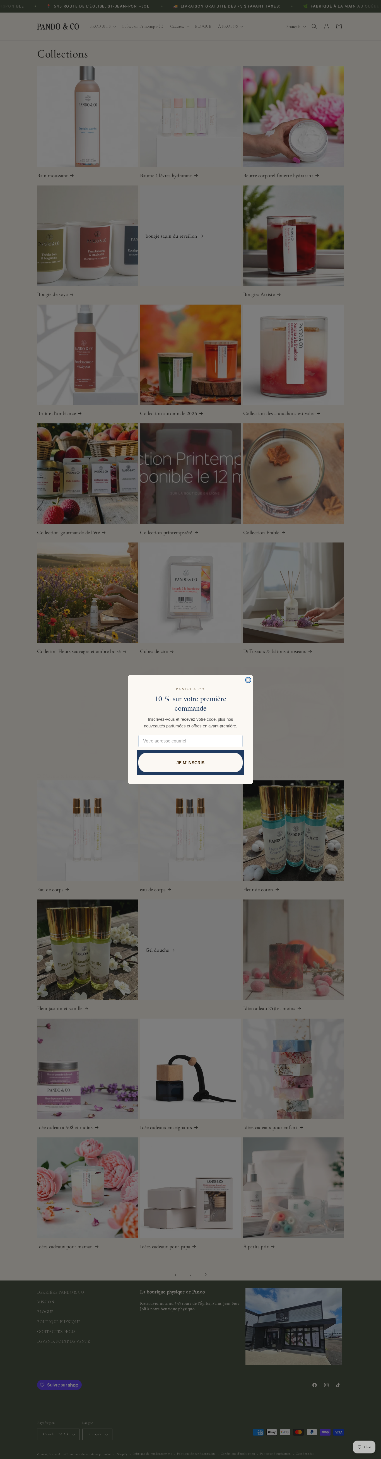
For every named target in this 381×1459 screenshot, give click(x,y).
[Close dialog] (248, 680)
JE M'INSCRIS (190, 762)
